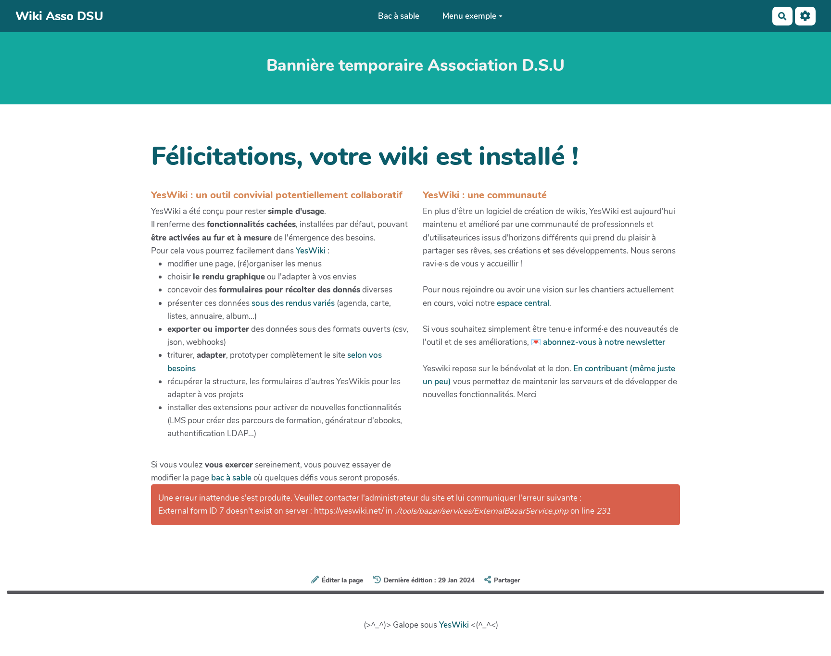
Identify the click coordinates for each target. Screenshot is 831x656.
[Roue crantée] (805, 16)
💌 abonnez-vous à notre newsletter (598, 342)
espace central (523, 303)
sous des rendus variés (293, 303)
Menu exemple (469, 16)
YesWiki (311, 250)
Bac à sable (398, 16)
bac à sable (231, 477)
